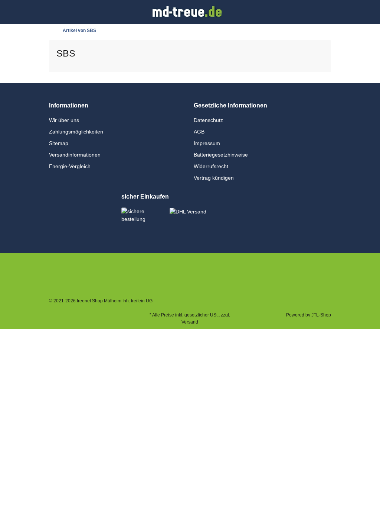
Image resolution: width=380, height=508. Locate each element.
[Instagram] (272, 272)
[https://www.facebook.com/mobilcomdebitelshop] (296, 272)
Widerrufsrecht (211, 166)
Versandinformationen (75, 155)
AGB (199, 132)
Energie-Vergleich (70, 166)
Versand (189, 322)
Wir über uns (64, 120)
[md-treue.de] (190, 12)
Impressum (207, 143)
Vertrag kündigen (214, 178)
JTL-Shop (321, 315)
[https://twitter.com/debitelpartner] (319, 272)
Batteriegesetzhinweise (221, 155)
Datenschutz (208, 120)
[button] (314, 12)
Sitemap (58, 143)
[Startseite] (50, 30)
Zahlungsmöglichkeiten (76, 132)
